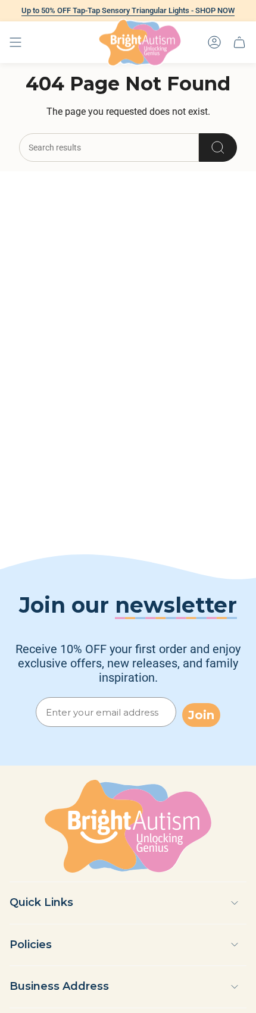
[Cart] (239, 42)
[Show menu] (15, 42)
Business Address (59, 986)
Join (201, 715)
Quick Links (41, 902)
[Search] (218, 147)
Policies (31, 944)
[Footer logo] (128, 826)
